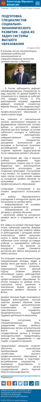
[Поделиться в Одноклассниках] (9, 383)
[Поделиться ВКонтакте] (3, 383)
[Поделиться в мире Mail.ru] (26, 383)
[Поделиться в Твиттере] (20, 383)
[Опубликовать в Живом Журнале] (31, 383)
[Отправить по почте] (37, 383)
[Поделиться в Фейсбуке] (14, 383)
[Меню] (37, 3)
